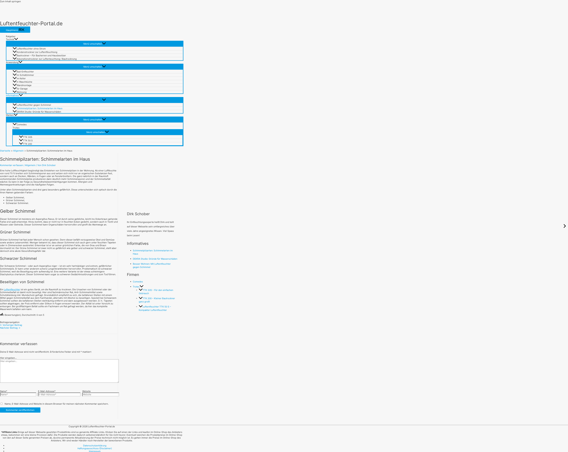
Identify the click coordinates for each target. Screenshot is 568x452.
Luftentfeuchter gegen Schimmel (34, 105)
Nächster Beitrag (10, 327)
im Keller (21, 78)
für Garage (22, 88)
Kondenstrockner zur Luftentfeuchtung (37, 52)
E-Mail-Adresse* (47, 391)
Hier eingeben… (8, 357)
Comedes (22, 124)
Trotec (16, 127)
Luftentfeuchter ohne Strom (31, 48)
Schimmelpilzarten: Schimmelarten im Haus (39, 108)
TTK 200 (27, 143)
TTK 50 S (28, 140)
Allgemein (30, 165)
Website (86, 391)
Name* (3, 391)
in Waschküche (24, 81)
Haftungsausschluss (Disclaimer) (95, 448)
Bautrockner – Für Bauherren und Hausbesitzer (41, 55)
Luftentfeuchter (12, 289)
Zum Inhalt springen (10, 1)
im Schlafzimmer (25, 75)
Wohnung (21, 92)
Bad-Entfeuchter (25, 71)
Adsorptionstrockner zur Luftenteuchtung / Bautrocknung (47, 58)
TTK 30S (27, 137)
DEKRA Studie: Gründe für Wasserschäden (39, 111)
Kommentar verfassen (11, 165)
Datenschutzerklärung (94, 445)
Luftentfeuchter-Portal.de (31, 23)
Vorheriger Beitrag (11, 325)
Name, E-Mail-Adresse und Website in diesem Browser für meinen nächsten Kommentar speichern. (57, 403)
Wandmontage (24, 85)
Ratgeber (11, 36)
